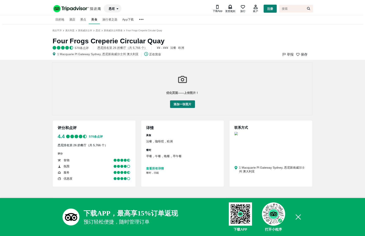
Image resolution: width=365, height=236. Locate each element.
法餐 (173, 47)
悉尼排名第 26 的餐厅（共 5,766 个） (83, 145)
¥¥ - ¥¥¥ (162, 47)
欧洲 (181, 47)
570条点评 (96, 136)
